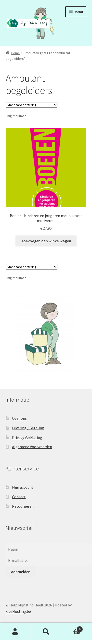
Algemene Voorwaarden (32, 446)
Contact (19, 496)
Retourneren (23, 506)
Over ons (19, 418)
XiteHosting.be (18, 611)
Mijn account (22, 487)
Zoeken (46, 631)
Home (15, 53)
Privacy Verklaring (27, 437)
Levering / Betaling (28, 427)
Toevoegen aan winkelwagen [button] (46, 240)
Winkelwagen (70, 627)
